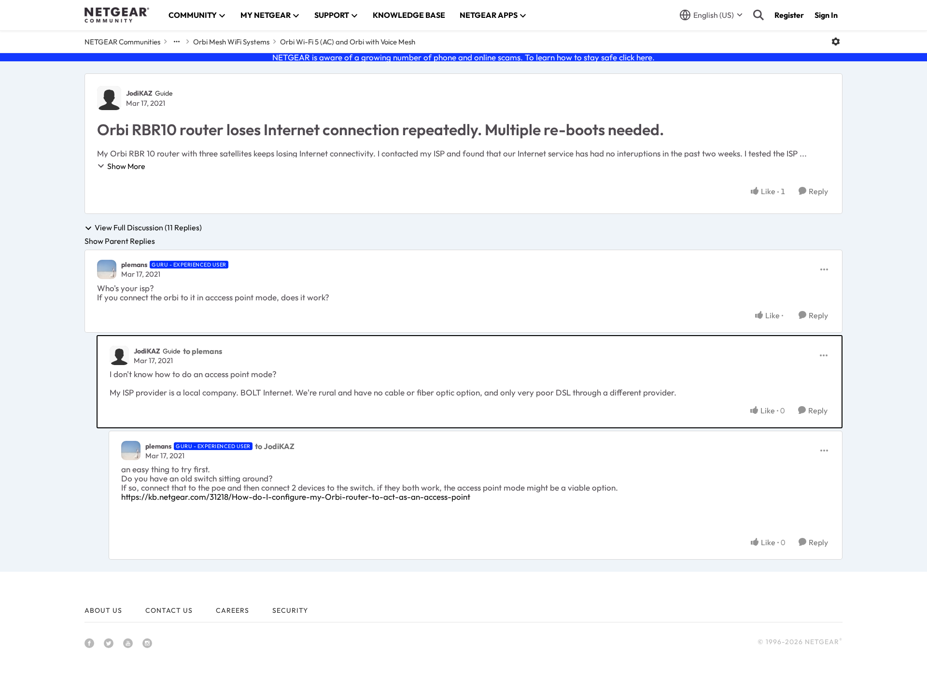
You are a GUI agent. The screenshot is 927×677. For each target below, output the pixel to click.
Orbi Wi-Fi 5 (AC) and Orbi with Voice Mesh (347, 41)
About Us (103, 610)
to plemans (202, 351)
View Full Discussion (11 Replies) (148, 228)
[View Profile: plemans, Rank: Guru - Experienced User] (106, 269)
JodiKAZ (139, 93)
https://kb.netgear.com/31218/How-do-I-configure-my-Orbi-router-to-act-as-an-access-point (295, 497)
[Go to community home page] (116, 15)
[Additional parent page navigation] (177, 41)
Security (290, 610)
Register (789, 15)
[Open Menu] (836, 41)
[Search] (758, 15)
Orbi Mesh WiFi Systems (231, 41)
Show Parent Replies (119, 241)
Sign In (826, 15)
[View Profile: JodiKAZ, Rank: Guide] (109, 98)
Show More (126, 166)
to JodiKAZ (275, 446)
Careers (232, 610)
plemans (134, 264)
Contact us (169, 610)
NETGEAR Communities (122, 41)
